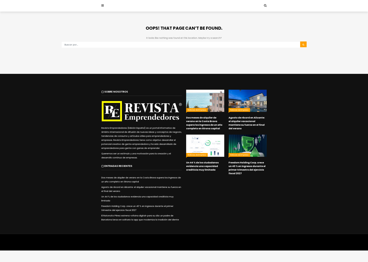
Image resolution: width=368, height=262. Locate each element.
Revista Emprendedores (138, 6)
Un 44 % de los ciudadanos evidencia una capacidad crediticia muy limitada (202, 166)
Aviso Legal (184, 242)
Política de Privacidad (202, 242)
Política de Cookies (223, 242)
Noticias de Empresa (197, 110)
